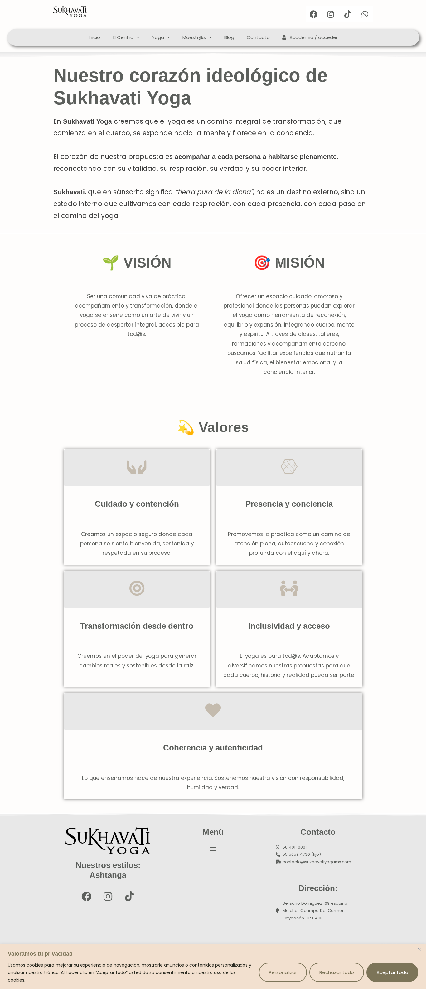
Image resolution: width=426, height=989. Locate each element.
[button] (213, 849)
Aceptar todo (392, 972)
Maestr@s (194, 37)
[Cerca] (419, 949)
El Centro (123, 37)
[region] (213, 966)
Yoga (158, 37)
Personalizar (283, 972)
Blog (229, 37)
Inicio (94, 37)
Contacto (258, 37)
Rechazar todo (336, 972)
